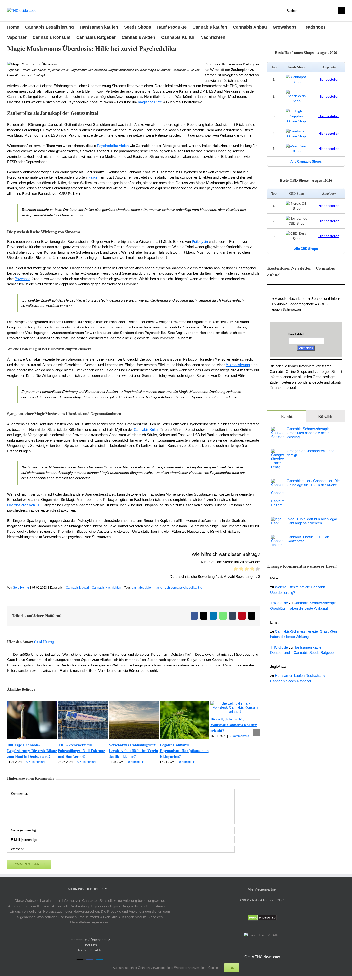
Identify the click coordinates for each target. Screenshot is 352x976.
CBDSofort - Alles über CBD (262, 900)
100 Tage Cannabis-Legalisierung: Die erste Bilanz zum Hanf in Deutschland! (32, 750)
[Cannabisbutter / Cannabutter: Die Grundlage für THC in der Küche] (277, 481)
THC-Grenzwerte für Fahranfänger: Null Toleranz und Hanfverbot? (81, 750)
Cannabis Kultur (146, 429)
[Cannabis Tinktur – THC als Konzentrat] (277, 537)
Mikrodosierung (238, 365)
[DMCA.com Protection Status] (262, 917)
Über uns (90, 945)
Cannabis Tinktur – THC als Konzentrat (308, 539)
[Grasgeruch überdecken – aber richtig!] (277, 451)
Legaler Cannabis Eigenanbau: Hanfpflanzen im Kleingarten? (184, 750)
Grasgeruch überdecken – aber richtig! (311, 453)
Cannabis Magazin (78, 587)
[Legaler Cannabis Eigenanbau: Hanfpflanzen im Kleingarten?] (184, 703)
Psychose (22, 279)
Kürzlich (325, 416)
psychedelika (188, 587)
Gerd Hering (21, 587)
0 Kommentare (35, 762)
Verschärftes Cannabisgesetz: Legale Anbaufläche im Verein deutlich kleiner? (133, 750)
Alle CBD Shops (306, 249)
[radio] (235, 569)
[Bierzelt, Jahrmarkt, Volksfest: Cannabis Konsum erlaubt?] (235, 703)
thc (200, 587)
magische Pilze (150, 102)
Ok (232, 968)
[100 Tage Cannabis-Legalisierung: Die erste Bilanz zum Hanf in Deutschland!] (32, 703)
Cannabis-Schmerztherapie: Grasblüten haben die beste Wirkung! (308, 433)
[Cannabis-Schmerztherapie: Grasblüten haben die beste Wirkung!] (277, 429)
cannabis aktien (142, 587)
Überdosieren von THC (25, 505)
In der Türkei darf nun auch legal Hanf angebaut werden (312, 521)
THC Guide (279, 603)
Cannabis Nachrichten (106, 587)
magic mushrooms (166, 587)
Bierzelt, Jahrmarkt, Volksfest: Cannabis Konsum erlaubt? (233, 724)
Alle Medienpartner (262, 889)
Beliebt (286, 416)
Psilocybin (200, 242)
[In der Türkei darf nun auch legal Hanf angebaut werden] (277, 519)
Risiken (93, 177)
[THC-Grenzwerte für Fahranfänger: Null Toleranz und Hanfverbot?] (83, 703)
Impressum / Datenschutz (89, 940)
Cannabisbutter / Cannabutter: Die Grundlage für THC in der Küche (313, 483)
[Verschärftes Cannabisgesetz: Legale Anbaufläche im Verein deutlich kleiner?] (133, 703)
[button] (10, 732)
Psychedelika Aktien (113, 146)
